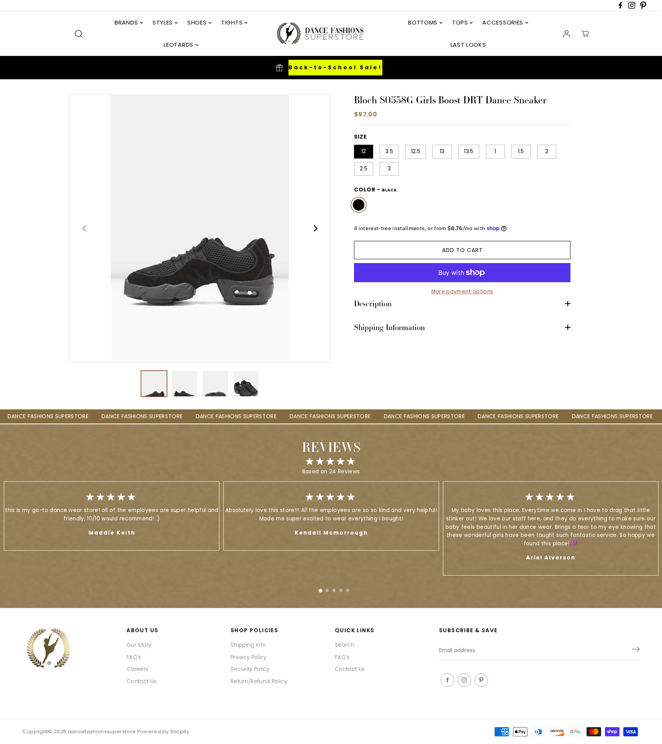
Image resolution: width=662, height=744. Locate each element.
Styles (163, 22)
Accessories (503, 22)
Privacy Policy (249, 657)
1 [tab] (320, 589)
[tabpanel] (331, 516)
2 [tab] (327, 589)
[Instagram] (632, 7)
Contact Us (141, 681)
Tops (461, 22)
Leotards (179, 45)
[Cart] (585, 33)
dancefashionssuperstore (102, 731)
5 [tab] (348, 589)
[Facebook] (620, 7)
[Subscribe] (636, 650)
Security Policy (250, 669)
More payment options (462, 291)
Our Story (138, 645)
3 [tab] (334, 589)
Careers (137, 669)
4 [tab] (341, 589)
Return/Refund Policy (259, 681)
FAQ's (133, 657)
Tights (232, 22)
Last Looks (468, 45)
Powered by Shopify (163, 731)
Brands (127, 22)
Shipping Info (248, 645)
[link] (70, 649)
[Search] (78, 33)
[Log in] (566, 33)
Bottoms (423, 22)
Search (344, 645)
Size (360, 137)
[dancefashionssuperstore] (317, 33)
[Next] (314, 228)
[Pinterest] (643, 7)
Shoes (197, 22)
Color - (375, 189)
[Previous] (84, 228)
